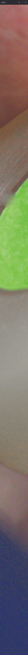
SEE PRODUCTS (5, 335)
